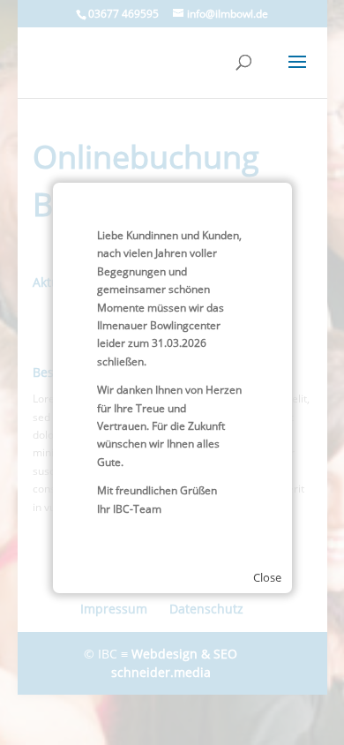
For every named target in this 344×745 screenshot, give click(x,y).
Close (267, 577)
